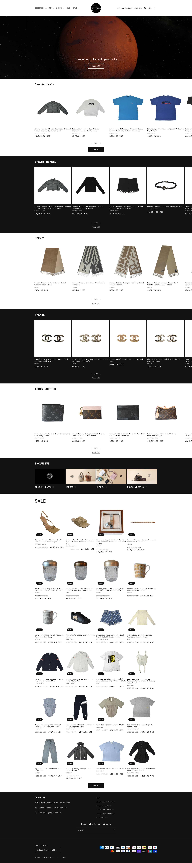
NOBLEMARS (45, 858)
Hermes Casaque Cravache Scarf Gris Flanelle (88, 284)
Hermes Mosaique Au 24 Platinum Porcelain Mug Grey (49, 636)
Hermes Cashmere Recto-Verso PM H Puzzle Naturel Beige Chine (162, 284)
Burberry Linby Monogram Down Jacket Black (79, 770)
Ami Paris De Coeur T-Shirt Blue (111, 769)
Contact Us (101, 817)
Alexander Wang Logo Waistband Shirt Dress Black (141, 770)
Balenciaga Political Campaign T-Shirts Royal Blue (165, 130)
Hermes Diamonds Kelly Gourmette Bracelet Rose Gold (142, 541)
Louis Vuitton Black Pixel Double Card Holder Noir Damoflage (127, 435)
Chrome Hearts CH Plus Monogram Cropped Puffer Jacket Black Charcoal (52, 130)
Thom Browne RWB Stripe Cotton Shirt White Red (79, 680)
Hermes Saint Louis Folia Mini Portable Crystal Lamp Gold (110, 589)
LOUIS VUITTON (135, 487)
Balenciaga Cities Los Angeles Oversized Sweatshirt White (86, 130)
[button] (40, 8)
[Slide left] (91, 143)
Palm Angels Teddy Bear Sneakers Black (80, 636)
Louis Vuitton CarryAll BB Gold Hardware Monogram (161, 435)
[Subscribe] (113, 830)
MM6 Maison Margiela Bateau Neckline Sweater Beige (139, 636)
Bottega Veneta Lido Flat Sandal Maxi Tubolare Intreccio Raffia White (80, 542)
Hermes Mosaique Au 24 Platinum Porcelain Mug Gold (141, 589)
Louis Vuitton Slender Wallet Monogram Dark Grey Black (52, 435)
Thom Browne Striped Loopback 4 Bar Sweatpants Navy (80, 726)
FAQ (98, 798)
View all (96, 149)
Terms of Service (105, 809)
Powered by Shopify (58, 858)
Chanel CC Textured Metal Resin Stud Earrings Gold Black (51, 360)
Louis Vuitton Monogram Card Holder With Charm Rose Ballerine (88, 435)
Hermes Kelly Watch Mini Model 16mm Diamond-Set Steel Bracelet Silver (111, 542)
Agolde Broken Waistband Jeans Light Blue (49, 770)
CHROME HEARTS (43, 487)
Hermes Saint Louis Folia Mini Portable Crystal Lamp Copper (79, 589)
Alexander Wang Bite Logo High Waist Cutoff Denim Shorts (110, 636)
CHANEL (100, 487)
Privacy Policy (103, 805)
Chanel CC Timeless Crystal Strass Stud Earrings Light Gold (90, 360)
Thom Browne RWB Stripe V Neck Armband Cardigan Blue (49, 680)
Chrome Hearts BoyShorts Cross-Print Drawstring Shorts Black (126, 207)
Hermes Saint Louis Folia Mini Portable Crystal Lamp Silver (49, 589)
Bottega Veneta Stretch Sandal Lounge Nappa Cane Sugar (49, 541)
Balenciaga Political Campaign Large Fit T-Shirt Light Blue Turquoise (126, 130)
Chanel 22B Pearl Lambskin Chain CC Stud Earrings (163, 360)
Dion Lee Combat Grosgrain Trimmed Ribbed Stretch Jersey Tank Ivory (141, 681)
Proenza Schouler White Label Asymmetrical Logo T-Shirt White (111, 680)
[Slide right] (100, 143)
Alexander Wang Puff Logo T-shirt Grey (140, 726)
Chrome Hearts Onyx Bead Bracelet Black (165, 206)
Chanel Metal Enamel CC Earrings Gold (127, 359)
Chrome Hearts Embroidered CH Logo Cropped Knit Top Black (88, 207)
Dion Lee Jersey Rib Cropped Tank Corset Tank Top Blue (48, 726)
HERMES (69, 487)
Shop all (96, 66)
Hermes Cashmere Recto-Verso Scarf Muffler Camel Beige (50, 284)
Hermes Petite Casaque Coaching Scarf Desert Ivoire (127, 284)
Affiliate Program (105, 813)
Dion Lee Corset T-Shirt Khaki (110, 725)
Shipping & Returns (106, 802)
